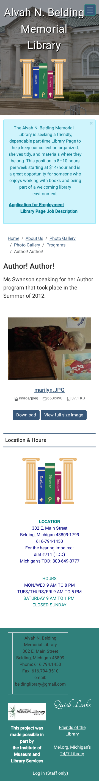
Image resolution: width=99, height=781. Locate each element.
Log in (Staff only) (50, 773)
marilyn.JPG (49, 390)
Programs (55, 245)
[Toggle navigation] (90, 10)
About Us (34, 238)
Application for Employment (36, 204)
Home (13, 238)
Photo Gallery (63, 238)
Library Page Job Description (49, 211)
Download (26, 415)
